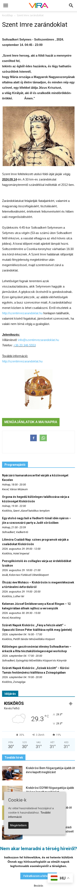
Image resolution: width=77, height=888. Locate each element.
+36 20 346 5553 (24, 345)
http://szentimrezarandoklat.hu (22, 313)
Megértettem (18, 825)
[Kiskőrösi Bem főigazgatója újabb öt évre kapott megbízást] (12, 773)
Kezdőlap (7, 15)
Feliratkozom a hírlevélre (38, 876)
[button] (71, 5)
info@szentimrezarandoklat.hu (38, 340)
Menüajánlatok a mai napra (30, 422)
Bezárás (38, 885)
